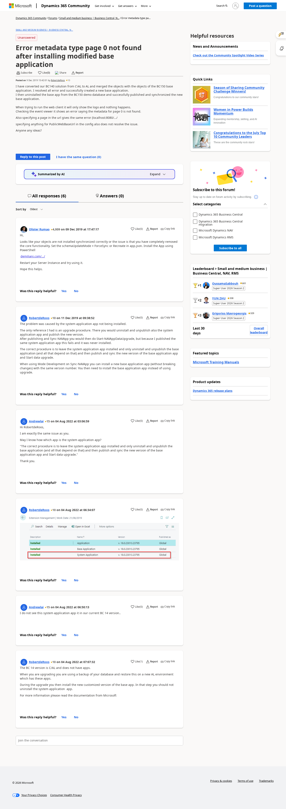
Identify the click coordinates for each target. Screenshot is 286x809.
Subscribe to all (230, 248)
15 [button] (48, 421)
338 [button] (231, 298)
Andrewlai (36, 421)
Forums (52, 18)
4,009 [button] (56, 229)
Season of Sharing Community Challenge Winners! (239, 89)
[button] (222, 6)
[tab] (47, 197)
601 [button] (244, 283)
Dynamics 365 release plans (212, 391)
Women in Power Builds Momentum (233, 111)
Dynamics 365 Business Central (221, 214)
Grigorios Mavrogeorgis (229, 313)
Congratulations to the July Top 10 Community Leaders (240, 134)
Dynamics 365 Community (65, 5)
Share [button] (62, 72)
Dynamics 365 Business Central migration (221, 223)
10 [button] (69, 80)
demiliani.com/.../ (33, 256)
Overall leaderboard (259, 330)
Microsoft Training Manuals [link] (216, 362)
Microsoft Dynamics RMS (216, 237)
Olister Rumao (39, 229)
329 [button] (252, 313)
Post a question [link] (260, 6)
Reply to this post (33, 157)
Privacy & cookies (221, 781)
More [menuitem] (144, 6)
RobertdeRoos (58, 80)
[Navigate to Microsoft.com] (20, 5)
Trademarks (266, 781)
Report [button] (79, 72)
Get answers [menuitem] (125, 6)
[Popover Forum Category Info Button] (256, 196)
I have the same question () (78, 157)
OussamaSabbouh (225, 283)
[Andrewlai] (24, 421)
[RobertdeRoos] (24, 318)
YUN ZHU (219, 298)
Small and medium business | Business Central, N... (89, 18)
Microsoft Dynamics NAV (216, 230)
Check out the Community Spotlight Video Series (228, 55)
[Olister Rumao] (24, 229)
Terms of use (245, 781)
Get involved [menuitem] (103, 6)
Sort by (21, 209)
